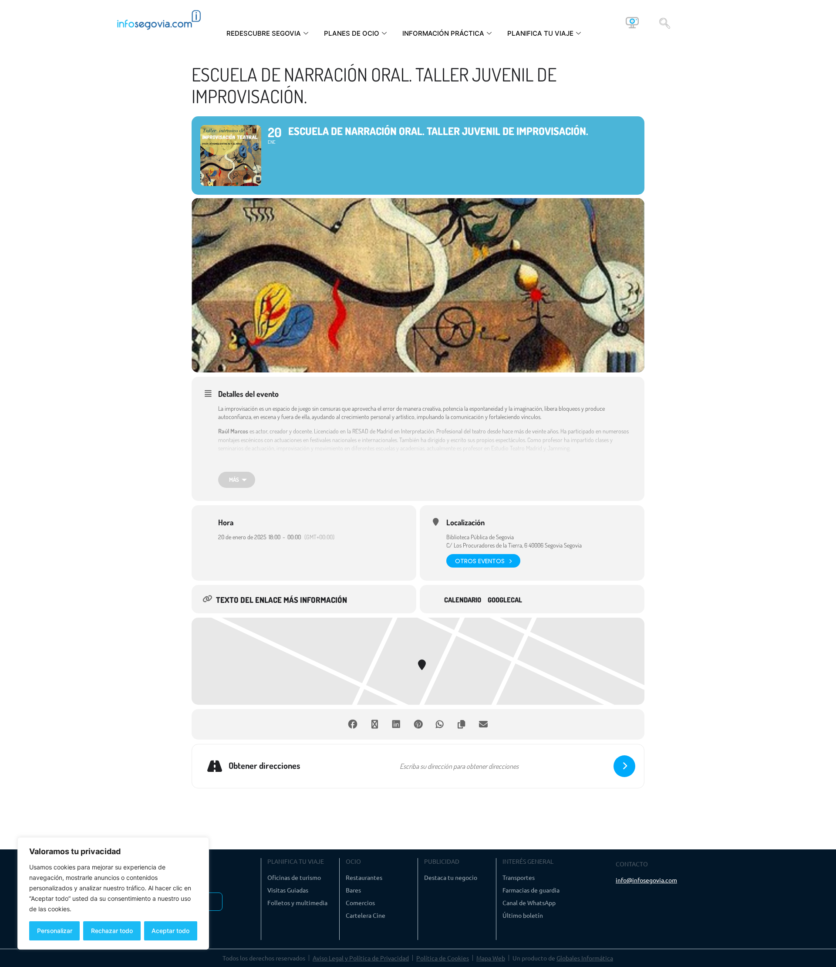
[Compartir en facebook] (353, 724)
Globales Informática (584, 958)
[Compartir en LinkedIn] (396, 724)
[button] (664, 22)
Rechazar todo (112, 930)
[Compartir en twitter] (374, 724)
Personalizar (54, 930)
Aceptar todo (170, 930)
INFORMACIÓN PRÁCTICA (443, 33)
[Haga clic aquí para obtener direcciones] (624, 766)
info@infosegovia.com (646, 880)
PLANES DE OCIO (351, 33)
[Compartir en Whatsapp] (440, 724)
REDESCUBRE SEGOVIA (263, 33)
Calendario (462, 600)
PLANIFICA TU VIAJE (540, 33)
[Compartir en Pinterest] (418, 724)
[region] (113, 893)
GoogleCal (505, 600)
